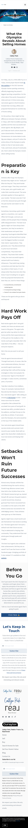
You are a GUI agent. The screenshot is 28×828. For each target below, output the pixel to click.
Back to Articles (8, 25)
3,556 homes (11, 398)
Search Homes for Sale (10, 746)
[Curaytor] (10, 726)
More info (18, 821)
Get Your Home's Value (10, 749)
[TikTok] (15, 717)
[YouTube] (9, 717)
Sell (3, 738)
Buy (3, 742)
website (3, 558)
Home (4, 735)
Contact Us (6, 756)
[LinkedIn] (6, 717)
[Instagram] (12, 717)
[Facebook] (3, 717)
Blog (4, 753)
